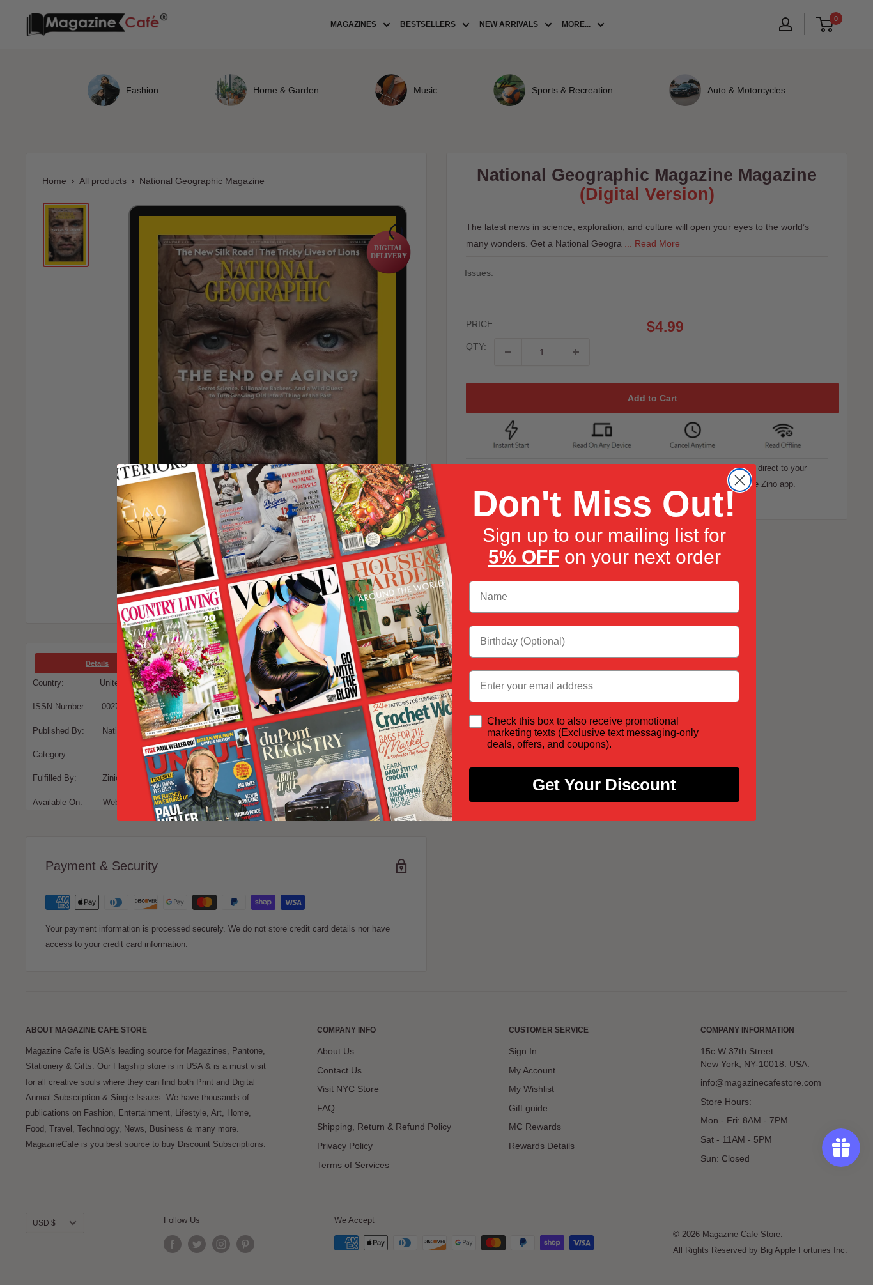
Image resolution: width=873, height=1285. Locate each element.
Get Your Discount (604, 784)
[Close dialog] (740, 480)
